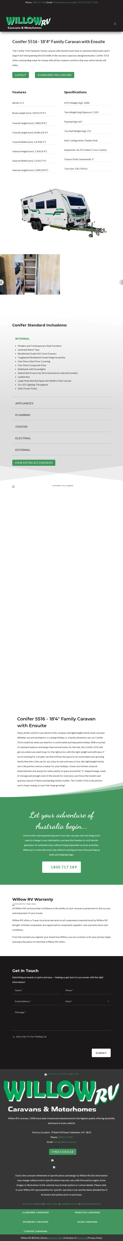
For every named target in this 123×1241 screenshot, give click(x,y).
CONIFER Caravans (35, 1231)
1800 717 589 (39, 2)
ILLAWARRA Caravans (35, 1212)
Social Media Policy (91, 1203)
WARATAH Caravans (87, 1212)
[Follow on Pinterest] (67, 8)
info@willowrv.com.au (63, 2)
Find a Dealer (63, 1151)
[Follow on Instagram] (55, 8)
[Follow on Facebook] (49, 8)
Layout (20, 75)
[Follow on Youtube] (73, 8)
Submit (101, 1052)
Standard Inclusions (55, 75)
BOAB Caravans (87, 1222)
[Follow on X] (61, 8)
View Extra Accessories (34, 462)
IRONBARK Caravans (35, 1222)
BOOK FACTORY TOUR (86, 2)
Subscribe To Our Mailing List (31, 1036)
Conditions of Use (69, 1203)
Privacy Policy (51, 1203)
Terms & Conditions (32, 1203)
